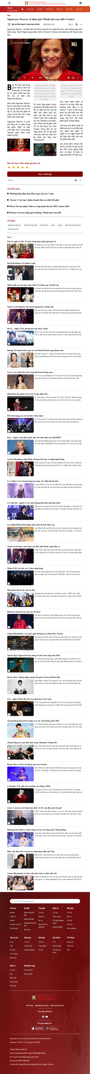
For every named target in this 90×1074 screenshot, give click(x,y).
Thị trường (14, 954)
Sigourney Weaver (14, 225)
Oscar (53, 104)
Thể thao (70, 937)
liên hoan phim (13, 229)
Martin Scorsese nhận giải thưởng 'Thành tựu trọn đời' (35, 212)
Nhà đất (70, 908)
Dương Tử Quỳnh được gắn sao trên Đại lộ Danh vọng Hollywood (35, 350)
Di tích (40, 950)
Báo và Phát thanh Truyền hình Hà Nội (26, 24)
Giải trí (12, 966)
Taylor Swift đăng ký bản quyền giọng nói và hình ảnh (30, 307)
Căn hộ (69, 920)
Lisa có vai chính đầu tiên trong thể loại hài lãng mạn (30, 372)
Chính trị (13, 916)
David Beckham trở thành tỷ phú (21, 263)
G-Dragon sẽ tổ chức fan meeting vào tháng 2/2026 (28, 786)
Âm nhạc (13, 986)
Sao (8, 15)
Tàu (11, 946)
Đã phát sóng (29, 966)
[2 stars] (13, 168)
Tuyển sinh (28, 946)
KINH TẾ (59, 9)
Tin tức (41, 913)
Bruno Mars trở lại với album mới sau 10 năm (27, 764)
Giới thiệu (29, 1005)
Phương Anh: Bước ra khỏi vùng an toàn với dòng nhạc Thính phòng (36, 830)
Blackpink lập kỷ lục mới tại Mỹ (21, 590)
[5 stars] (27, 168)
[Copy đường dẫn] (81, 24)
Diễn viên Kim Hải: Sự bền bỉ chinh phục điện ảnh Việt (30, 851)
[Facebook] (43, 1017)
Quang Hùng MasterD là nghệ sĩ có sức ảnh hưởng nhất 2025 (33, 721)
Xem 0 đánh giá (45, 174)
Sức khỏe (56, 937)
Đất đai (69, 924)
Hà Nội (12, 913)
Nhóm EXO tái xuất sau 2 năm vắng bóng (25, 568)
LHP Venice (44, 225)
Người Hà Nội (29, 919)
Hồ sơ (40, 920)
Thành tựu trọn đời (30, 225)
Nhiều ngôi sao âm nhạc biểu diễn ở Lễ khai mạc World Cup (33, 285)
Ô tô (11, 942)
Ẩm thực (27, 930)
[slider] (45, 73)
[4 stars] (22, 168)
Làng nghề (42, 946)
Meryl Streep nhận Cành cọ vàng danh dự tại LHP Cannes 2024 (39, 206)
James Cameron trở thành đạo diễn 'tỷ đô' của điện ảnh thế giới (34, 808)
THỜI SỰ (30, 9)
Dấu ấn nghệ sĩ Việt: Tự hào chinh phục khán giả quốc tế (31, 241)
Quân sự (41, 916)
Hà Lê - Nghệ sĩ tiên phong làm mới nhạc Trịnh (27, 329)
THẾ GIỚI (49, 9)
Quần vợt (70, 946)
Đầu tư (69, 916)
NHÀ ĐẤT (69, 9)
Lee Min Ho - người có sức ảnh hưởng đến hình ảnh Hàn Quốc (34, 503)
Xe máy (12, 950)
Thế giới (41, 908)
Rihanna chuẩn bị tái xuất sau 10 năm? (24, 612)
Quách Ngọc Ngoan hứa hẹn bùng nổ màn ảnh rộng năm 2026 (33, 655)
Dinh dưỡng (57, 946)
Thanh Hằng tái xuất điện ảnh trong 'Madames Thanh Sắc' (32, 742)
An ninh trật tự (15, 924)
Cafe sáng (56, 916)
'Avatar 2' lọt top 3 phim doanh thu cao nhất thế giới (34, 200)
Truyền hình (28, 970)
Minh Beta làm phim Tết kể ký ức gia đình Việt (27, 394)
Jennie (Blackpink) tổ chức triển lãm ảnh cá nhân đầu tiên (32, 873)
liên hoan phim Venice (73, 225)
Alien (53, 225)
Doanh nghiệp (58, 927)
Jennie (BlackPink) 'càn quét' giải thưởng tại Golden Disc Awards (35, 634)
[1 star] (9, 168)
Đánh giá (13, 958)
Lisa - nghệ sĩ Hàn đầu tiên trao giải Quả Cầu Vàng (29, 699)
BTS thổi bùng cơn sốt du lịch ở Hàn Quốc (25, 416)
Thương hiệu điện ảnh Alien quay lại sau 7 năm (31, 193)
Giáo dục (27, 937)
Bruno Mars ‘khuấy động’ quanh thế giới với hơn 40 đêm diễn (33, 677)
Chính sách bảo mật (57, 1005)
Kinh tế (55, 908)
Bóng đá (70, 942)
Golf (68, 950)
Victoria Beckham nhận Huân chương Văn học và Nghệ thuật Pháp (36, 459)
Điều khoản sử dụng (42, 1005)
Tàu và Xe (14, 937)
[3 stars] (18, 168)
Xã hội (12, 920)
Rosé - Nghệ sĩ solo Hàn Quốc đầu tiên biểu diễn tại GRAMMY (34, 437)
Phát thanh (28, 974)
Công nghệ (14, 928)
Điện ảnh (13, 978)
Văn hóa (41, 937)
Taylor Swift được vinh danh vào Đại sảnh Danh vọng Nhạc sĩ (33, 546)
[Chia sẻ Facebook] (76, 24)
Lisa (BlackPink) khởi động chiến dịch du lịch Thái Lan (31, 525)
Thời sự (13, 908)
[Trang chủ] (22, 9)
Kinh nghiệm (71, 928)
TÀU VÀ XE (80, 9)
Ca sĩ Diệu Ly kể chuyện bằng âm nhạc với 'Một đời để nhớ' (32, 481)
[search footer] (12, 901)
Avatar (60, 225)
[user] (80, 3)
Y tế (54, 942)
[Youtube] (47, 1017)
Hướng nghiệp (29, 950)
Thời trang (14, 982)
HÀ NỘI (39, 9)
